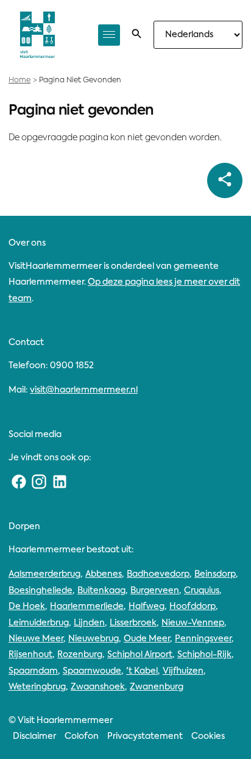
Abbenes (103, 574)
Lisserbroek (133, 623)
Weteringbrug (37, 687)
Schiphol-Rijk (204, 654)
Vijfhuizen (183, 671)
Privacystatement (145, 736)
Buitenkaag (101, 590)
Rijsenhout (30, 654)
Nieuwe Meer (36, 639)
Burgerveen (154, 590)
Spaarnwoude (92, 671)
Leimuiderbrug (39, 623)
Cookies (208, 736)
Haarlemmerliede (87, 606)
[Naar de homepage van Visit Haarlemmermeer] (37, 34)
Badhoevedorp (158, 574)
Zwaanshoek (98, 687)
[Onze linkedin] (59, 482)
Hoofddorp (192, 606)
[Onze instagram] (39, 482)
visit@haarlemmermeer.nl (84, 390)
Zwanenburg (156, 687)
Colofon (82, 736)
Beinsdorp (215, 574)
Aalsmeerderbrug (44, 574)
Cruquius (201, 590)
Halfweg (146, 606)
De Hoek (27, 606)
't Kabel (142, 671)
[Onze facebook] (19, 482)
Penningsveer (203, 639)
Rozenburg (79, 654)
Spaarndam (33, 671)
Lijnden (89, 623)
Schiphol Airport (139, 654)
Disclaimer (34, 736)
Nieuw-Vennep (192, 623)
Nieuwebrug (93, 639)
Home (19, 80)
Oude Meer (147, 639)
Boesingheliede (40, 590)
